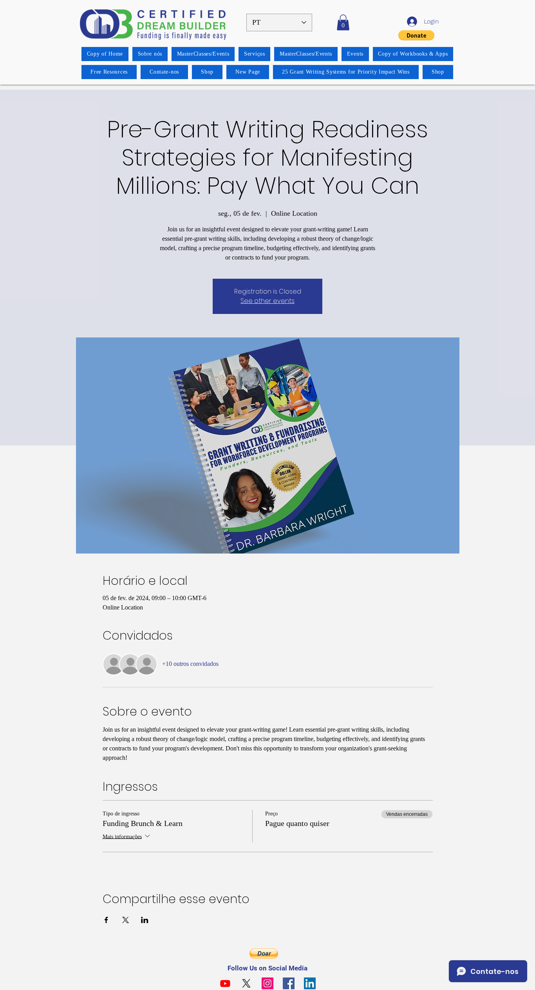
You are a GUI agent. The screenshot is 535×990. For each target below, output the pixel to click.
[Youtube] (225, 983)
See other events (267, 300)
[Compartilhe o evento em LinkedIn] (144, 920)
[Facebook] (289, 983)
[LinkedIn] (310, 983)
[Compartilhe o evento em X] (125, 920)
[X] (246, 983)
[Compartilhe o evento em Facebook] (106, 920)
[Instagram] (267, 983)
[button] (343, 22)
